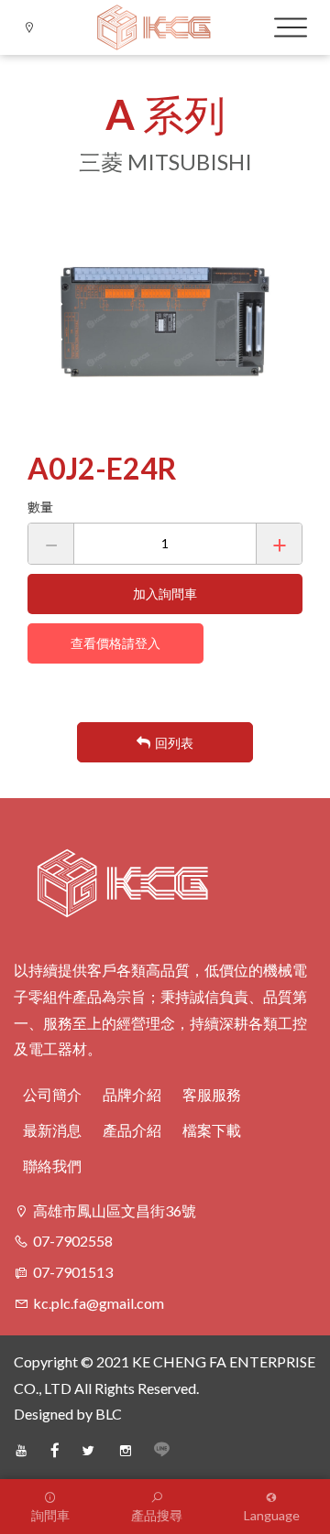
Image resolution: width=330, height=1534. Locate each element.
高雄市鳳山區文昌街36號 (114, 1210)
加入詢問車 (165, 593)
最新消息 (52, 1130)
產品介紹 (132, 1130)
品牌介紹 (132, 1094)
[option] (165, 321)
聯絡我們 (52, 1165)
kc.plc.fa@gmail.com (98, 1303)
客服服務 (211, 1094)
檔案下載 (211, 1130)
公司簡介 (52, 1094)
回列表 (174, 743)
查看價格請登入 (115, 643)
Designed (43, 1413)
